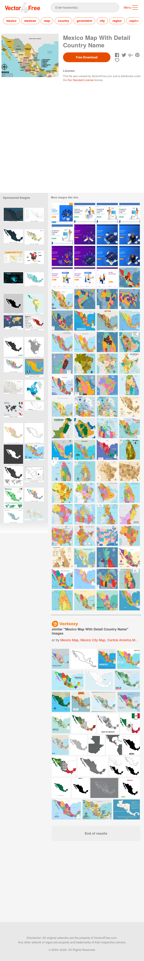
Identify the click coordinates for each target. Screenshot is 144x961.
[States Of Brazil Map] (62, 493)
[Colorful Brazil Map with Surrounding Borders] (107, 385)
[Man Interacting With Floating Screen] (62, 213)
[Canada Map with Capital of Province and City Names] (107, 579)
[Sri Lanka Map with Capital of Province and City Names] (107, 342)
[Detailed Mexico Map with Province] (62, 450)
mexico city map (92, 639)
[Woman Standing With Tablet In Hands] (129, 213)
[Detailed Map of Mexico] (62, 342)
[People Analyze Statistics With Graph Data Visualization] (84, 234)
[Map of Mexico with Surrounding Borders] (107, 321)
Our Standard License (81, 80)
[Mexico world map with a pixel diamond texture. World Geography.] (34, 325)
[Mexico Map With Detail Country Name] (129, 277)
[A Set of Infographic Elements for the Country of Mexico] (13, 412)
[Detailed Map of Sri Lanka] (129, 493)
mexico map (69, 639)
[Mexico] (34, 368)
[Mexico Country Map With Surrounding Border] (129, 407)
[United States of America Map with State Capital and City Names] (129, 299)
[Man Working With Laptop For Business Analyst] (84, 213)
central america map (123, 639)
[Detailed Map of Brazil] (62, 514)
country (63, 21)
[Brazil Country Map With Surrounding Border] (107, 471)
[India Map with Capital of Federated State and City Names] (84, 299)
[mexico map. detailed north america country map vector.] (34, 218)
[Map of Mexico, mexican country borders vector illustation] (13, 304)
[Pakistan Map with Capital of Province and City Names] (62, 364)
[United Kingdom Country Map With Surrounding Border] (62, 557)
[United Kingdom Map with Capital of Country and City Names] (107, 557)
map (47, 21)
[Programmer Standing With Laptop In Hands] (107, 213)
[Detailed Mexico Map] (62, 407)
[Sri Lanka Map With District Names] (129, 450)
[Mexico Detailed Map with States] (84, 557)
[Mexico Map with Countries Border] (62, 579)
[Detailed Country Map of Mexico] (84, 600)
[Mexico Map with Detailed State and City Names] (34, 455)
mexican (30, 21)
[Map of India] (129, 364)
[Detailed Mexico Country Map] (84, 579)
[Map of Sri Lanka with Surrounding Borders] (129, 385)
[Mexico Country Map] (62, 299)
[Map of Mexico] (129, 321)
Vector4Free (23, 7)
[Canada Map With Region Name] (107, 407)
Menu (127, 7)
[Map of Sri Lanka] (62, 600)
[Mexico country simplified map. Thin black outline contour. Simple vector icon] (34, 433)
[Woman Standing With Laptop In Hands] (62, 234)
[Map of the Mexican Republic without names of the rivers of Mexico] (34, 476)
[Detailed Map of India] (84, 536)
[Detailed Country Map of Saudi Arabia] (129, 342)
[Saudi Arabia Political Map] (84, 428)
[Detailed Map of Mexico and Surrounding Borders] (107, 450)
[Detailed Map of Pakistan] (129, 514)
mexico (11, 21)
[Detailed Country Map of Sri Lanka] (129, 579)
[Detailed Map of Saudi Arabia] (107, 493)
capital (134, 21)
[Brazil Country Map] (84, 493)
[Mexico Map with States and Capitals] (107, 600)
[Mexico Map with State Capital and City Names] (62, 321)
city (102, 21)
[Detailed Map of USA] (62, 536)
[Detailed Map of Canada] (84, 514)
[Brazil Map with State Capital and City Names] (107, 299)
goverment (84, 21)
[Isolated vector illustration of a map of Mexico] (13, 455)
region (117, 21)
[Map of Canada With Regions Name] (107, 428)
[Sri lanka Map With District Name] (62, 471)
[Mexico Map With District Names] (84, 450)
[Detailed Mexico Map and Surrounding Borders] (129, 428)
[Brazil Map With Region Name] (84, 364)
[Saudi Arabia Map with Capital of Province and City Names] (84, 385)
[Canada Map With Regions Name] (84, 407)
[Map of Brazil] (129, 536)
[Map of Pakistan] (62, 428)
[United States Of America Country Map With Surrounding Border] (129, 471)
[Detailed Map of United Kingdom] (107, 514)
